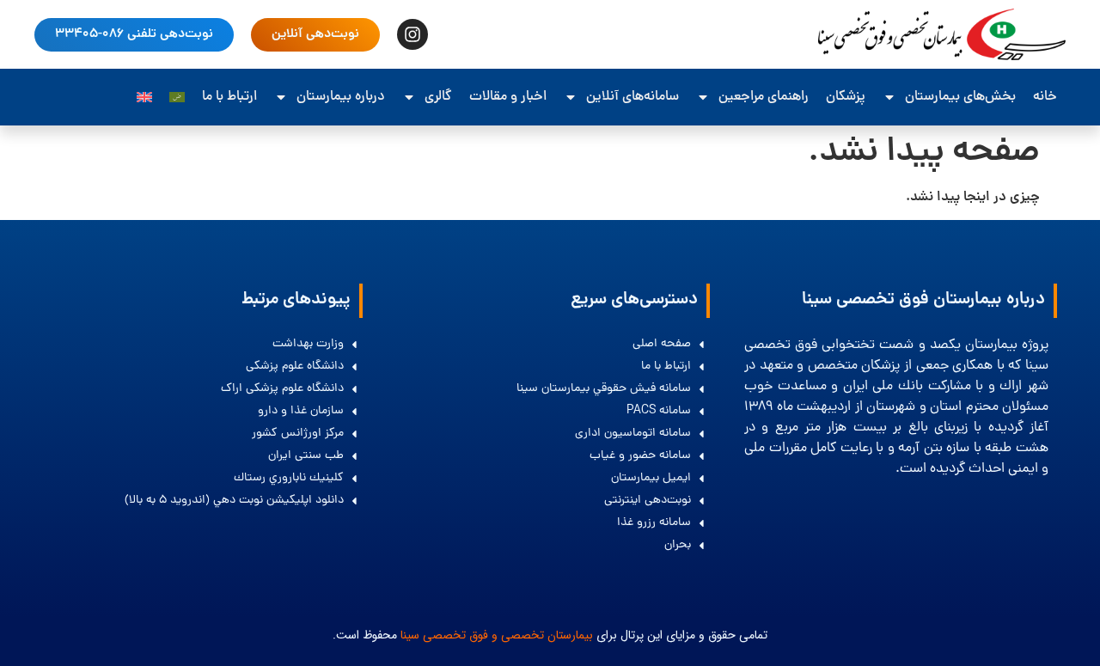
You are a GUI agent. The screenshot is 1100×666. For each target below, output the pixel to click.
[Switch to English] (144, 97)
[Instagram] (412, 34)
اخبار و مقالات (508, 97)
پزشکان (845, 97)
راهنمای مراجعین (763, 97)
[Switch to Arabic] (177, 97)
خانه (1045, 97)
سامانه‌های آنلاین (632, 97)
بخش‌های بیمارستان (960, 97)
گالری (438, 97)
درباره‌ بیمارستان (340, 97)
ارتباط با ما (229, 97)
